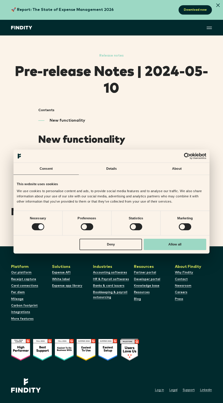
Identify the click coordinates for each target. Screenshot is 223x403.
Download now (195, 9)
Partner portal (145, 272)
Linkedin (206, 389)
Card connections (24, 285)
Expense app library (67, 285)
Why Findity (184, 272)
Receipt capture (23, 279)
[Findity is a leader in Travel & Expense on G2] (107, 359)
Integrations (20, 312)
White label (61, 279)
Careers (181, 292)
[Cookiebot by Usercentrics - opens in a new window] (187, 156)
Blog (137, 299)
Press (179, 299)
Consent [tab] (46, 168)
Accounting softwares (110, 272)
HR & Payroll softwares (111, 279)
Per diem (18, 292)
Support (189, 389)
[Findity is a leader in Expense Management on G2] (42, 359)
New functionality (67, 121)
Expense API (61, 272)
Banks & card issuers (108, 285)
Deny (111, 244)
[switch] (87, 226)
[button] (218, 5)
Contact (181, 279)
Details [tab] (111, 168)
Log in (159, 389)
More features (22, 318)
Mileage (17, 299)
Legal (173, 389)
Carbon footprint (24, 305)
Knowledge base (146, 285)
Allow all (174, 244)
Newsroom (183, 285)
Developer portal (147, 279)
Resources (142, 292)
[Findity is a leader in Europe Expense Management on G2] (20, 359)
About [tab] (177, 168)
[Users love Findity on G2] (129, 360)
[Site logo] (21, 27)
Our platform (21, 272)
